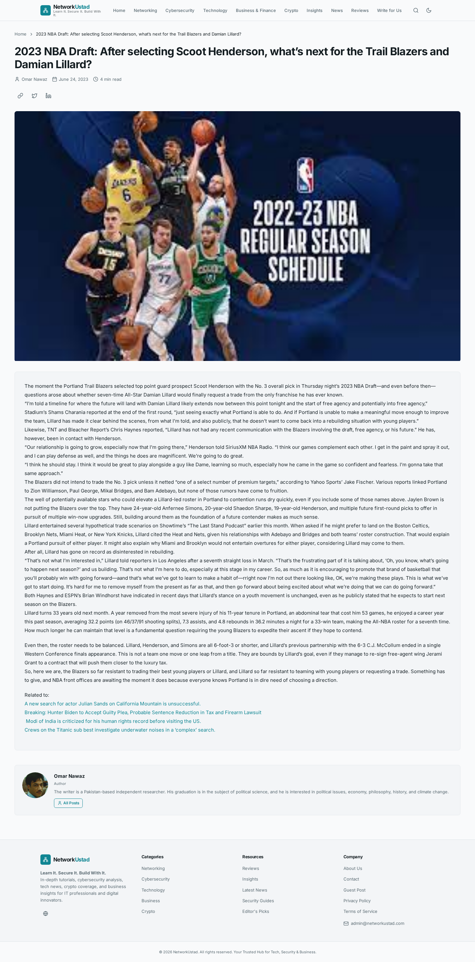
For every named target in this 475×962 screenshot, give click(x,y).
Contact (351, 879)
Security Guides (258, 900)
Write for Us (389, 10)
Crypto (291, 10)
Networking (145, 10)
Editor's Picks (255, 911)
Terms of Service (360, 911)
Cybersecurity (180, 10)
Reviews (360, 10)
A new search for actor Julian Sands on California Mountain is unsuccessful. (113, 704)
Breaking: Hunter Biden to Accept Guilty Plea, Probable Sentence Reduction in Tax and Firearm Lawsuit (143, 712)
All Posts (71, 803)
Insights (314, 10)
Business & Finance (256, 10)
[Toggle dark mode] (429, 10)
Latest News (254, 890)
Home (119, 10)
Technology (215, 10)
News (337, 10)
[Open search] (416, 10)
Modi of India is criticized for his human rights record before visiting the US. (113, 721)
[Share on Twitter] (34, 95)
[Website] (45, 913)
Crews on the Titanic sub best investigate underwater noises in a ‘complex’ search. (120, 730)
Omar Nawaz (69, 776)
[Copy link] (20, 95)
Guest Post (354, 890)
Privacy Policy (357, 900)
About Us (352, 868)
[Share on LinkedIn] (48, 95)
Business (151, 900)
